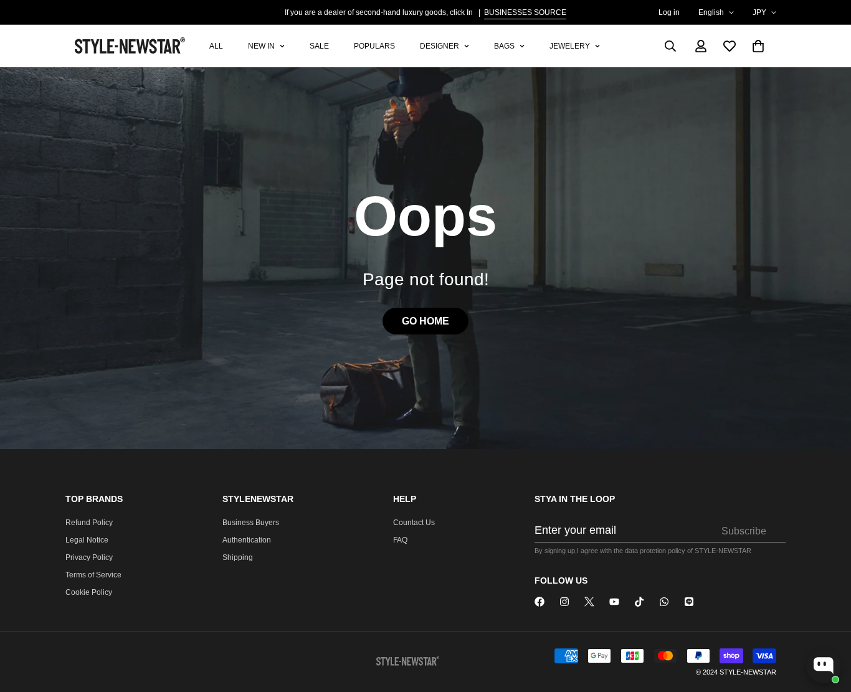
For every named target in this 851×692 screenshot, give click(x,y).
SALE (319, 46)
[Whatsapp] (664, 602)
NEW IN (261, 46)
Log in (669, 12)
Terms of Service (93, 575)
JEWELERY (569, 46)
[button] (758, 46)
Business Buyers (250, 522)
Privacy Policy (89, 557)
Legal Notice (86, 540)
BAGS (504, 46)
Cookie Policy (88, 592)
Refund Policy (89, 522)
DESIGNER (439, 46)
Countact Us (414, 522)
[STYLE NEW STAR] (131, 46)
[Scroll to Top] (826, 624)
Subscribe (743, 531)
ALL (216, 46)
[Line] (689, 602)
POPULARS (374, 46)
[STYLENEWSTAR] (539, 602)
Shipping (237, 557)
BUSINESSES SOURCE (525, 12)
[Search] (670, 46)
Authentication (246, 540)
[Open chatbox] (823, 665)
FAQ (400, 540)
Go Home (425, 321)
